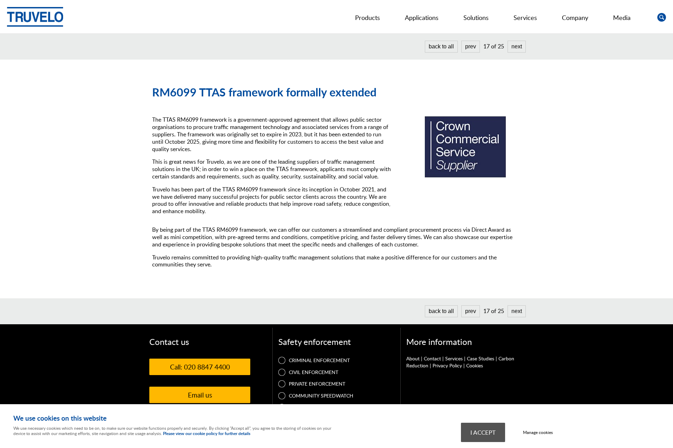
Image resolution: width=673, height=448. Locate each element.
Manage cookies (538, 432)
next (516, 46)
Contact (432, 358)
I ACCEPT (483, 432)
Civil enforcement (313, 372)
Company (575, 17)
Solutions (476, 17)
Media (622, 17)
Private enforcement (317, 383)
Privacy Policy (447, 365)
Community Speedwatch (321, 395)
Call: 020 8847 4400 (200, 367)
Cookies (474, 365)
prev (470, 46)
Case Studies (480, 358)
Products (367, 17)
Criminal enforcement (319, 360)
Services (525, 17)
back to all (441, 46)
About (413, 358)
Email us (200, 395)
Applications (422, 17)
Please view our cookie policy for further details (206, 433)
